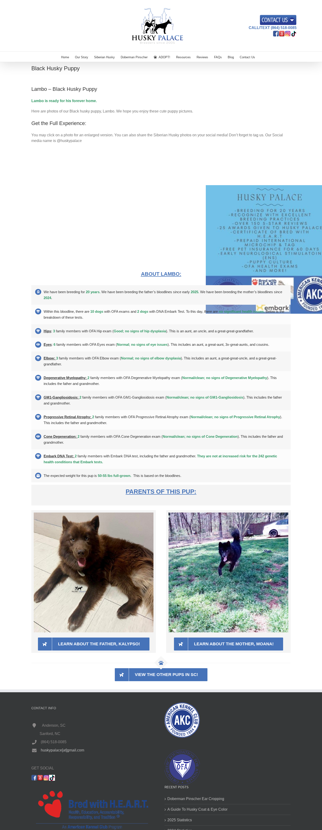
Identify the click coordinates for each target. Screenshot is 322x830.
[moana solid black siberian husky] (228, 514)
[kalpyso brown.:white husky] (93, 514)
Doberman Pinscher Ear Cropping (195, 799)
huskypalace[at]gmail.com (62, 750)
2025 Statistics (179, 820)
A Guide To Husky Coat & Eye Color (197, 809)
